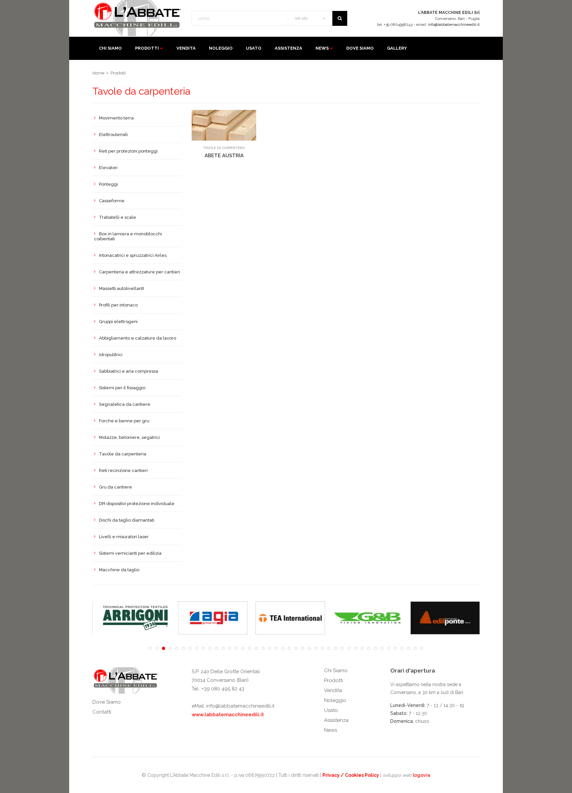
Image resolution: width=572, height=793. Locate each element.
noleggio (221, 48)
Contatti (101, 712)
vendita (186, 48)
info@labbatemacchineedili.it (454, 24)
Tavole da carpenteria (224, 148)
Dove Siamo (106, 702)
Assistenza (336, 720)
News (322, 48)
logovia (421, 775)
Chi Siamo (336, 671)
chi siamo (110, 48)
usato (254, 48)
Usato (331, 710)
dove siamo (360, 48)
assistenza (288, 48)
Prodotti (147, 48)
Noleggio (335, 700)
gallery (397, 48)
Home (98, 72)
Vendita (333, 690)
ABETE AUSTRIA (224, 156)
